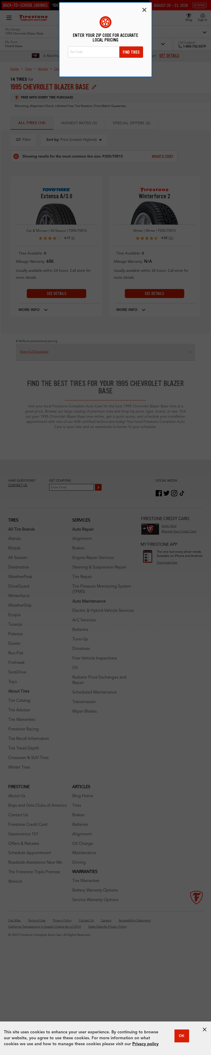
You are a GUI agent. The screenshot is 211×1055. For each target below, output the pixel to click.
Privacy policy (145, 1044)
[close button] (204, 1029)
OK (181, 1036)
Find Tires (131, 52)
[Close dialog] (144, 9)
